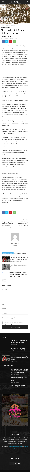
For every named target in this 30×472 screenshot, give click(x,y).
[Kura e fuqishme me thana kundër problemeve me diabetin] (6, 387)
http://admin (15, 245)
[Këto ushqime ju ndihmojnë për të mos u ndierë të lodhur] (6, 343)
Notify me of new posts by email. (10, 324)
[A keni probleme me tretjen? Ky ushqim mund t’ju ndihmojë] (6, 350)
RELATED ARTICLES (8, 253)
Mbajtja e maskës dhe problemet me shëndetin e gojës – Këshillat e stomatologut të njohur (19, 371)
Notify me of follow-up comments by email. (13, 322)
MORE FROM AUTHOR (20, 253)
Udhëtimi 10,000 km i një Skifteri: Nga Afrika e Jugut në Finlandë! (22, 223)
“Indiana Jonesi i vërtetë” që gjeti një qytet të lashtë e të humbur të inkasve (19, 259)
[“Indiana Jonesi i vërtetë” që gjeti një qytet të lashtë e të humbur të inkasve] (6, 259)
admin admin (15, 243)
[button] (27, 2)
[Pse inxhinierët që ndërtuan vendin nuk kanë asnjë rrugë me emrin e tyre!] (6, 274)
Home (2, 25)
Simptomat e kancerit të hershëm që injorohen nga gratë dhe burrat (19, 379)
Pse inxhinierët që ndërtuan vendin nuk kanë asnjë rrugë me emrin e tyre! (18, 274)
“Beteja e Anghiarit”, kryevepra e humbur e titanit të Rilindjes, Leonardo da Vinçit (7, 224)
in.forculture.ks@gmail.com (15, 447)
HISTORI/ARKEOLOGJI (10, 25)
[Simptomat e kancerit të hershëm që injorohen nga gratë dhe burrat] (6, 379)
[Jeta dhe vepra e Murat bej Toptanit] (6, 267)
